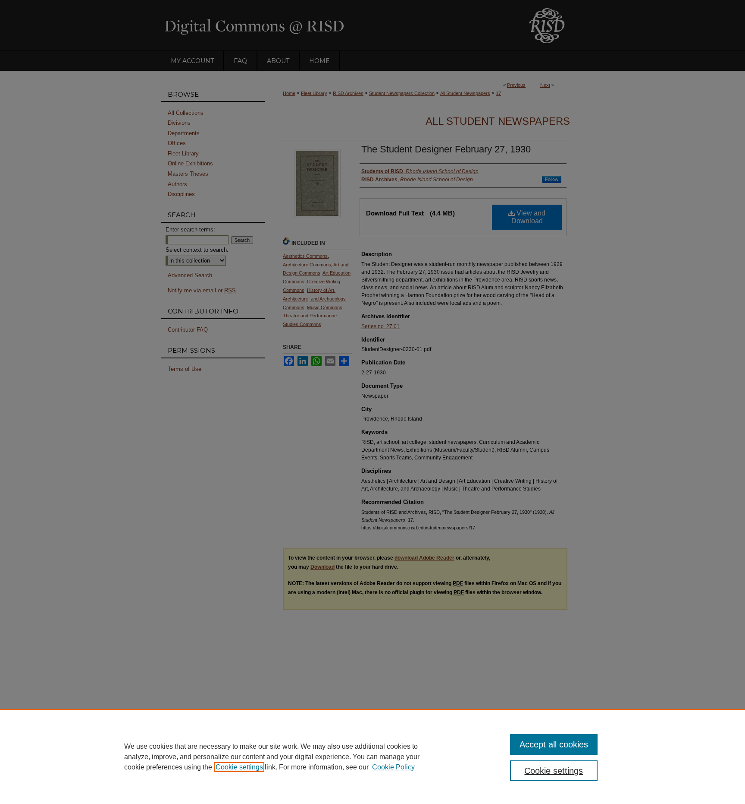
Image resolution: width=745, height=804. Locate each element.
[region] (372, 756)
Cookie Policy (393, 767)
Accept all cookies (554, 744)
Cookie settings (239, 767)
